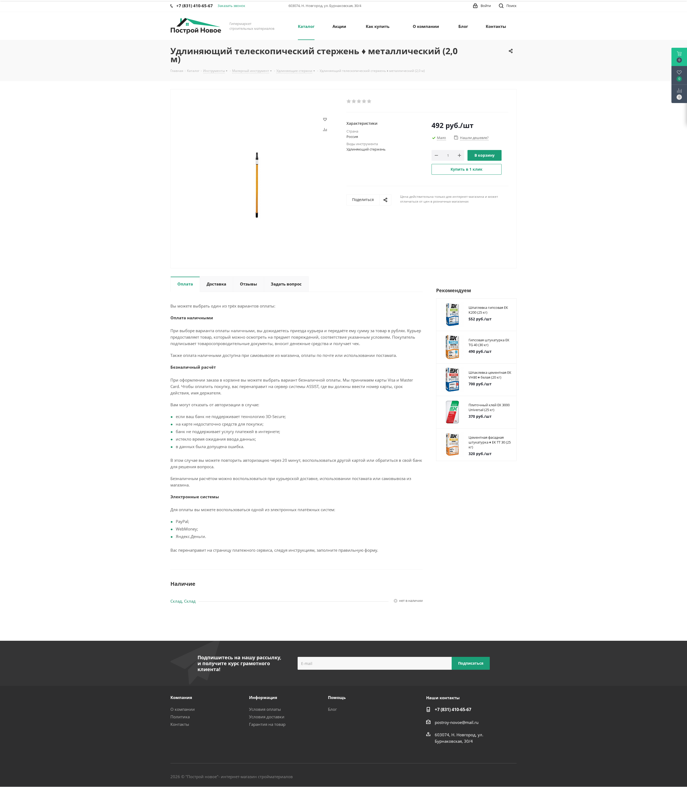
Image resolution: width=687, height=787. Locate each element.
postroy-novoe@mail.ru (456, 722)
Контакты (179, 724)
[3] (359, 101)
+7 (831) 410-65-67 (453, 709)
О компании (182, 709)
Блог (332, 709)
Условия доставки (266, 716)
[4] (364, 101)
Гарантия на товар (267, 724)
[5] (369, 101)
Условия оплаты (265, 709)
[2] (354, 101)
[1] (349, 101)
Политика (180, 716)
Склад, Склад (183, 601)
